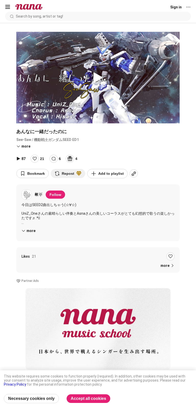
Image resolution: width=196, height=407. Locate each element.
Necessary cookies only (31, 398)
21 (42, 159)
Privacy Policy (15, 384)
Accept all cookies (88, 398)
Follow (55, 195)
